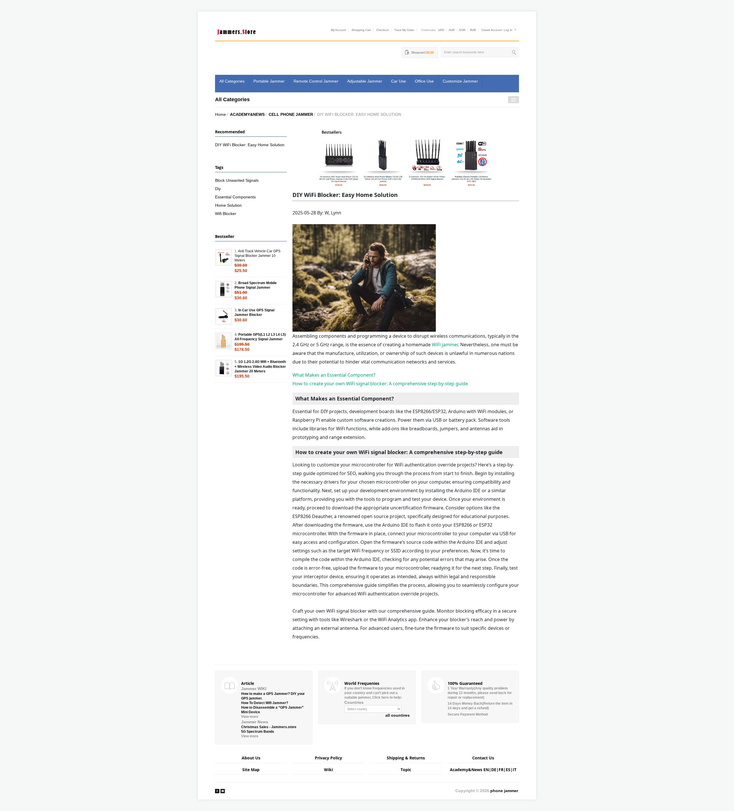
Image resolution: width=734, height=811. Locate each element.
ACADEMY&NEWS (247, 114)
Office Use (424, 81)
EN (486, 769)
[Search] (514, 52)
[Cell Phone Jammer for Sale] (405, 158)
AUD (452, 30)
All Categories (232, 81)
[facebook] (217, 790)
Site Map (250, 769)
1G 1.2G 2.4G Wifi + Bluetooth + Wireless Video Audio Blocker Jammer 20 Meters (260, 366)
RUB (473, 30)
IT (514, 769)
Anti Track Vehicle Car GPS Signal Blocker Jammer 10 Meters (257, 255)
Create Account (491, 30)
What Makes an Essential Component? (333, 375)
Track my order (404, 30)
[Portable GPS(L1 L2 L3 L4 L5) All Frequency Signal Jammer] (223, 340)
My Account (338, 30)
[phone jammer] (236, 30)
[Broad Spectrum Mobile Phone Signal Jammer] (223, 289)
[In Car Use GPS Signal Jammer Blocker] (223, 316)
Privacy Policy (328, 758)
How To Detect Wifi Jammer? (264, 703)
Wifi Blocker (225, 213)
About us (251, 758)
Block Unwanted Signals (237, 180)
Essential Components (235, 197)
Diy (218, 188)
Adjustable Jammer (364, 81)
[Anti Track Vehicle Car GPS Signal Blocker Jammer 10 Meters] (223, 257)
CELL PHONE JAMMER (291, 114)
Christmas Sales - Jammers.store (268, 727)
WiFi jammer (445, 344)
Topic (406, 769)
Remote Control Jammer (316, 81)
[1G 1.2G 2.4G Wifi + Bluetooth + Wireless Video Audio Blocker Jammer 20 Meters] (223, 368)
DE (493, 769)
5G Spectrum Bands (257, 732)
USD (441, 30)
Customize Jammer (460, 81)
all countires (397, 715)
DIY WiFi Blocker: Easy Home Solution (249, 144)
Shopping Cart (361, 30)
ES (508, 769)
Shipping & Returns (406, 758)
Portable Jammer (269, 81)
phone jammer (504, 790)
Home (220, 114)
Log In (508, 30)
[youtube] (222, 790)
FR (501, 769)
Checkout (382, 30)
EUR (462, 30)
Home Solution (228, 205)
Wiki (328, 769)
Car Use (398, 81)
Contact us (483, 758)
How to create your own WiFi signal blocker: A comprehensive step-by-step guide (380, 383)
